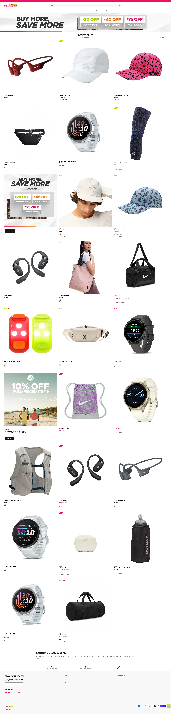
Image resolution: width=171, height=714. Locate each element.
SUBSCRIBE (21, 684)
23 (86, 647)
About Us (65, 688)
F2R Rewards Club (67, 678)
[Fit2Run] (10, 6)
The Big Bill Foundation (69, 690)
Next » (89, 647)
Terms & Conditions (152, 708)
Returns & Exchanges (123, 678)
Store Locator (121, 682)
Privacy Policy (144, 708)
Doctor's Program (67, 693)
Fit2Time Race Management (70, 692)
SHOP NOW (10, 231)
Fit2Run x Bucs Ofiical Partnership (71, 695)
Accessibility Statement (161, 708)
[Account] (163, 5)
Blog (64, 682)
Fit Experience (66, 680)
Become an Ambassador (69, 686)
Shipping (120, 680)
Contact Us (120, 684)
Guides (65, 684)
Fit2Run (11, 709)
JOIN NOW (9, 438)
